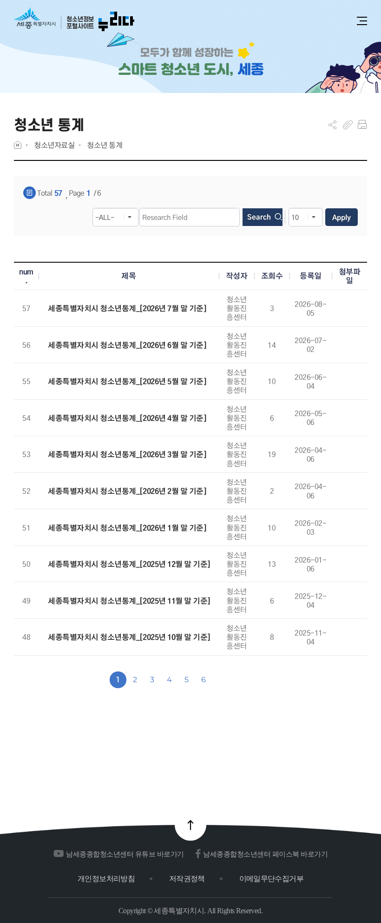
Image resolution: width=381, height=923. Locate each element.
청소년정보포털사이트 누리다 (74, 20)
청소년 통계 (104, 144)
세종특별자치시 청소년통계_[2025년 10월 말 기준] (129, 637)
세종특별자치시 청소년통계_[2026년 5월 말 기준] (127, 381)
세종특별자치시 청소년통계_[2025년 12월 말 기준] (129, 564)
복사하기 (348, 124)
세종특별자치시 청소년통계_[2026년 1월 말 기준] (127, 528)
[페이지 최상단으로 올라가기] (190, 825)
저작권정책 (187, 879)
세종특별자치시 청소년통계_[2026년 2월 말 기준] (127, 491)
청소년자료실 (54, 144)
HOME (17, 145)
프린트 (362, 124)
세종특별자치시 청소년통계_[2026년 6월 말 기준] (127, 345)
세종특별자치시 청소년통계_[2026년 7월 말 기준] (127, 308)
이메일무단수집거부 (271, 879)
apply (341, 217)
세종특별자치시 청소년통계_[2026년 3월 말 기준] (127, 454)
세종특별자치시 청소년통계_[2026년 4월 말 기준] (127, 418)
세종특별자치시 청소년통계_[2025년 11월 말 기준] (129, 601)
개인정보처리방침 (106, 879)
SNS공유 (332, 124)
